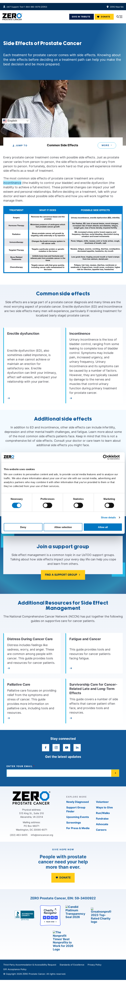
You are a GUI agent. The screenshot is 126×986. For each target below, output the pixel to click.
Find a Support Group (61, 574)
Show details (108, 517)
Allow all (103, 527)
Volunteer (102, 801)
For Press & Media (77, 828)
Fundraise (102, 818)
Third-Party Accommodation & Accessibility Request (29, 964)
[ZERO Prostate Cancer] (12, 16)
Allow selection (63, 527)
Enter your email (20, 766)
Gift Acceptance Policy (14, 969)
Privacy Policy (94, 964)
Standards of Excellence (72, 964)
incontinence (12, 182)
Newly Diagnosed (77, 801)
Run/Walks (103, 813)
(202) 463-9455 (19, 835)
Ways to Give (104, 807)
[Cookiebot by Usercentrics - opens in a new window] (108, 457)
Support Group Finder (75, 809)
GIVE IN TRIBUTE (81, 16)
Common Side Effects (62, 145)
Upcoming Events (77, 817)
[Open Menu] (119, 17)
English (12, 120)
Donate (105, 16)
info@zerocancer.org (42, 835)
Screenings (73, 822)
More (105, 145)
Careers (101, 829)
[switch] (47, 505)
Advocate (102, 824)
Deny (23, 527)
